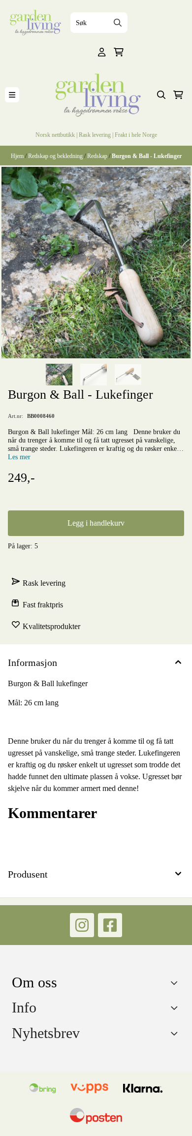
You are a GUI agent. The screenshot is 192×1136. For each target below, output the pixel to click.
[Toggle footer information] (176, 982)
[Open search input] (161, 95)
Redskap (98, 155)
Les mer (19, 457)
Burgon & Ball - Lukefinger (147, 155)
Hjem (18, 155)
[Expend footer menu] (176, 1007)
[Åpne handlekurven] (119, 52)
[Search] (118, 22)
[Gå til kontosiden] (101, 52)
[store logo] (34, 22)
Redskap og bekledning (56, 155)
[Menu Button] (12, 94)
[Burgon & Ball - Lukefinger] (96, 262)
